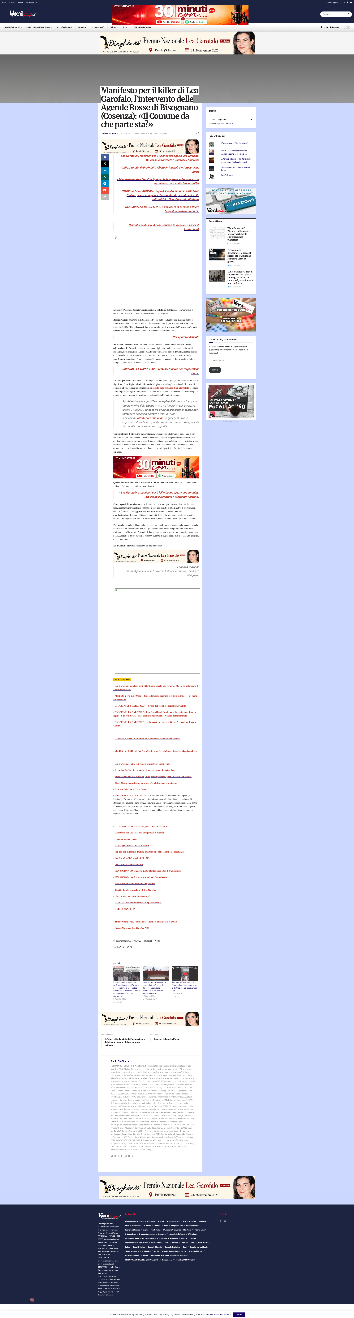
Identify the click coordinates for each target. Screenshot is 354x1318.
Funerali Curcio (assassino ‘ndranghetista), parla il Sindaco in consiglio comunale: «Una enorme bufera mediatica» (154, 988)
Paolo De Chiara (109, 133)
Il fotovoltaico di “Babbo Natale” (234, 143)
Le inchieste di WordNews (38, 27)
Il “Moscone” (98, 27)
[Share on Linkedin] (105, 170)
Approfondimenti (64, 27)
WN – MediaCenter (142, 27)
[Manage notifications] (32, 1300)
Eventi (145, 1230)
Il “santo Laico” (200, 1230)
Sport (125, 27)
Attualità (82, 27)
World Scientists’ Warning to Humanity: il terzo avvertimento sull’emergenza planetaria (239, 234)
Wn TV (156, 1251)
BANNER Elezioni (132, 1255)
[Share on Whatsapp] (105, 177)
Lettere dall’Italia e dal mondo (136, 1242)
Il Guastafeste (130, 1234)
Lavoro (184, 1238)
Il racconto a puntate (147, 1234)
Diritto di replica (192, 1225)
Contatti (20, 2)
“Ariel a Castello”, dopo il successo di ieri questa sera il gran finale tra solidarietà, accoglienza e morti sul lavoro (240, 277)
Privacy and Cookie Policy (219, 1314)
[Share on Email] (105, 190)
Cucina (157, 1225)
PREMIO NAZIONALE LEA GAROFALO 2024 (142, 1260)
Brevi (127, 1225)
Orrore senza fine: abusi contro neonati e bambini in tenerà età (234, 152)
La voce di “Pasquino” (169, 1238)
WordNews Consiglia (170, 1251)
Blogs (4, 2)
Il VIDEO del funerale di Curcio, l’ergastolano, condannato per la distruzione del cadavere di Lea (185, 986)
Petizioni (184, 1242)
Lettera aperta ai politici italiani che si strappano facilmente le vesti (236, 160)
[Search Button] (349, 14)
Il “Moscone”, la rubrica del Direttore (177, 1230)
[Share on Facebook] (105, 157)
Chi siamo (11, 2)
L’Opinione (192, 1234)
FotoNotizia (155, 1230)
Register (336, 27)
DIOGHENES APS (31, 2)
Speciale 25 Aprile (155, 1247)
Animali (161, 1221)
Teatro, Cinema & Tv (133, 1251)
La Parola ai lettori (132, 1238)
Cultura (113, 27)
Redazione (166, 1260)
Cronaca (147, 1225)
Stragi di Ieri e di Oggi (198, 1247)
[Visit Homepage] (19, 14)
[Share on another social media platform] (105, 197)
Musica (175, 1242)
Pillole (193, 1242)
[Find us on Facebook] (347, 2)
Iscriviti (215, 369)
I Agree (239, 1314)
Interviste (162, 1234)
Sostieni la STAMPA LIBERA (184, 1260)
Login (325, 27)
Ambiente (151, 1221)
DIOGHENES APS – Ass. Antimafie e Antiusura (169, 1255)
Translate (228, 123)
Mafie (167, 1242)
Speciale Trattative (172, 1247)
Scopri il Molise (139, 1247)
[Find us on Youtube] (351, 2)
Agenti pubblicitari (196, 1251)
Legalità (193, 1238)
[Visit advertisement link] (180, 14)
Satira (127, 1247)
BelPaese (202, 1221)
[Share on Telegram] (105, 183)
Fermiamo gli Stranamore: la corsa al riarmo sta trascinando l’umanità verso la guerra (239, 256)
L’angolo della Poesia (177, 1234)
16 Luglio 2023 (126, 133)
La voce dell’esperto (150, 1238)
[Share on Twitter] (105, 163)
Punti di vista (140, 133)
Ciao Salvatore (227, 175)
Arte (184, 1221)
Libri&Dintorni (156, 1242)
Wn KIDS (147, 1251)
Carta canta (136, 1225)
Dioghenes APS (177, 1225)
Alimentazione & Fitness (134, 1221)
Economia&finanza (132, 1230)
